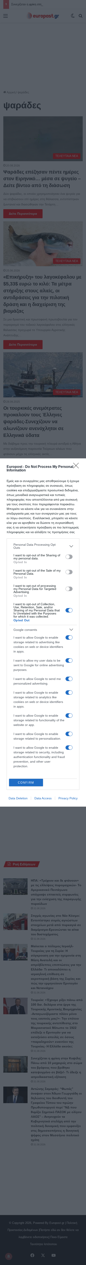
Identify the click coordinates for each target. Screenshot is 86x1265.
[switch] (69, 557)
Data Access (43, 798)
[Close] (77, 467)
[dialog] (43, 632)
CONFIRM (26, 782)
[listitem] (43, 546)
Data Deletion (18, 798)
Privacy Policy (68, 798)
